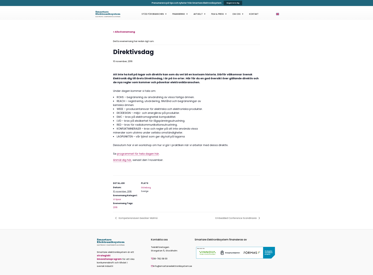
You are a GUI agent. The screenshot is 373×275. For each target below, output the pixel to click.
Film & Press (217, 14)
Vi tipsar (117, 199)
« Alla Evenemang (124, 32)
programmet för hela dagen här (138, 153)
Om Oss (236, 14)
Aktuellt (198, 14)
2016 (115, 207)
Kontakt (253, 14)
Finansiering (178, 14)
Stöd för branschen (153, 14)
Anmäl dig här (122, 160)
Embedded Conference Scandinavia (236, 218)
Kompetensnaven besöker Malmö (138, 218)
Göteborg (146, 187)
